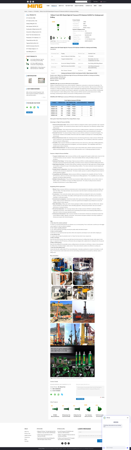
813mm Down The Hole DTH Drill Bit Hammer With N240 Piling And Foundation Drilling (66, 415)
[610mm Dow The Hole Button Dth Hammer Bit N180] (77, 409)
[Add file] (104, 447)
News (95, 5)
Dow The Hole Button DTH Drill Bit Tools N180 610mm (88, 415)
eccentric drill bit (56, 378)
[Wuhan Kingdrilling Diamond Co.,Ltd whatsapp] (31, 107)
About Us (61, 5)
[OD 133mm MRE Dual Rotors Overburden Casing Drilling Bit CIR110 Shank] (27, 64)
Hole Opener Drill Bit (31, 26)
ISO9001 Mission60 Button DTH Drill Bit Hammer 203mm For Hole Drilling (55, 415)
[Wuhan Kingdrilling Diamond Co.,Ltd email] (28, 107)
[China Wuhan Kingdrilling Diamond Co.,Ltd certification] (30, 80)
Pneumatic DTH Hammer (32, 37)
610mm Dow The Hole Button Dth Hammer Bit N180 (77, 415)
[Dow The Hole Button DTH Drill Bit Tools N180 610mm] (88, 409)
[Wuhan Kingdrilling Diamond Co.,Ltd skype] (39, 107)
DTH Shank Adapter (31, 48)
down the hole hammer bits (66, 378)
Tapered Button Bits (31, 43)
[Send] (127, 447)
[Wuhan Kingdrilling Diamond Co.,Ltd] (34, 6)
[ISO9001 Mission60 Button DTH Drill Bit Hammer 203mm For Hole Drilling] (55, 409)
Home (48, 5)
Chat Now (95, 1)
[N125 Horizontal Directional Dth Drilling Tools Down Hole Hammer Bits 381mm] (99, 409)
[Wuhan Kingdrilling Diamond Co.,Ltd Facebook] (28, 2)
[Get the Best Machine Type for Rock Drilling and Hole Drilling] (27, 60)
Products (54, 5)
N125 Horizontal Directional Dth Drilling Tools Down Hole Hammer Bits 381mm (99, 415)
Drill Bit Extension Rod (31, 46)
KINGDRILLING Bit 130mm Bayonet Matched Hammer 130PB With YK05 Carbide (37, 68)
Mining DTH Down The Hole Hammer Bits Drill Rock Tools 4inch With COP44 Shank (47, 432)
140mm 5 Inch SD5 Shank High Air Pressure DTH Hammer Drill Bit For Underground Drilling (60, 42)
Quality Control (79, 5)
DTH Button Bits (30, 20)
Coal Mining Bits (30, 51)
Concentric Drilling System (32, 32)
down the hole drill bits (78, 378)
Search (89, 1)
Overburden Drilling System (32, 29)
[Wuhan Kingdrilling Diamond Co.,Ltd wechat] (35, 107)
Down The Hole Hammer (32, 34)
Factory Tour (69, 5)
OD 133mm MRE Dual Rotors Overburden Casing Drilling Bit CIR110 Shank (36, 64)
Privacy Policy (42, 448)
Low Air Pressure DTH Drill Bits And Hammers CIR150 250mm (65, 432)
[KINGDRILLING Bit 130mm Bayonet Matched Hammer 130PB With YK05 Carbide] (27, 68)
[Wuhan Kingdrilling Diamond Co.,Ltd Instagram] (33, 2)
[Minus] (127, 418)
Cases (100, 5)
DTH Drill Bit (36, 11)
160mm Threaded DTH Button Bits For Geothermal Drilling (66, 435)
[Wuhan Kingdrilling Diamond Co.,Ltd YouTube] (30, 2)
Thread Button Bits (30, 40)
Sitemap (26, 441)
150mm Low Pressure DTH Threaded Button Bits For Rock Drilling (66, 439)
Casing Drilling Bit (30, 23)
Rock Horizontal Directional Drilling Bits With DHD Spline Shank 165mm (46, 439)
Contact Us (89, 5)
